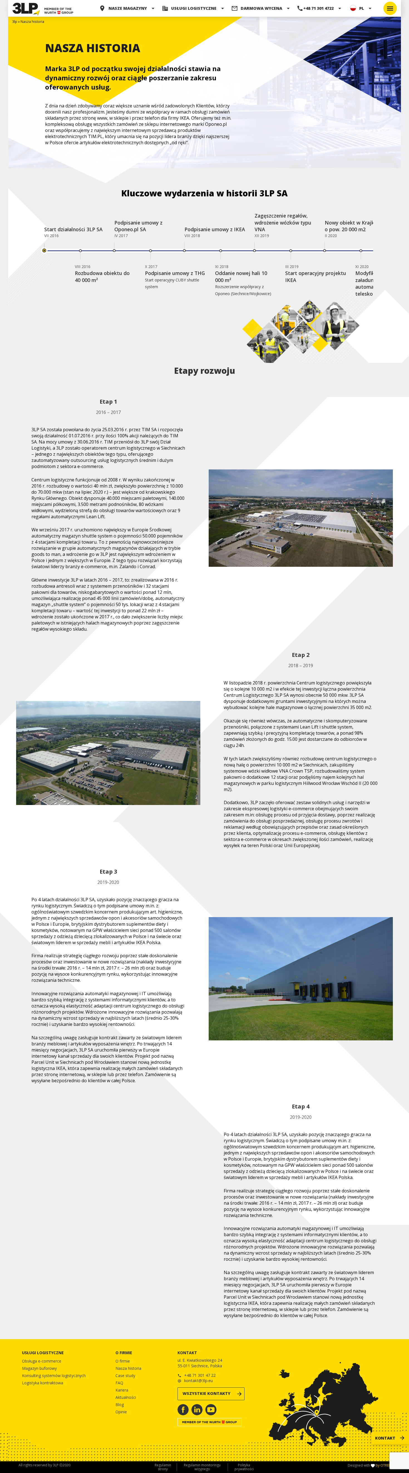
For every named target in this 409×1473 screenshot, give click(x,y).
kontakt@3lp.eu (198, 1380)
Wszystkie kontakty (206, 1393)
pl (361, 8)
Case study (125, 1375)
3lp (14, 21)
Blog (119, 1404)
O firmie (122, 1361)
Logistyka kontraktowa (42, 1382)
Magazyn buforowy (39, 1368)
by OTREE (383, 1465)
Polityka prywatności (244, 1467)
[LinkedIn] (197, 1409)
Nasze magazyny (128, 8)
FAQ (119, 1382)
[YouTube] (210, 1409)
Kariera (121, 1390)
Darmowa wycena (261, 8)
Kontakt (385, 1438)
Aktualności (125, 1397)
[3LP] (26, 8)
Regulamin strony (163, 1467)
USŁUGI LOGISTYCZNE (193, 8)
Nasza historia (128, 1368)
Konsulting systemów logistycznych (54, 1375)
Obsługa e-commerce (41, 1361)
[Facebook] (183, 1409)
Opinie (121, 1411)
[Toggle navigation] (390, 8)
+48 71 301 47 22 (200, 1375)
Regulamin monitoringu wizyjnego (202, 1467)
